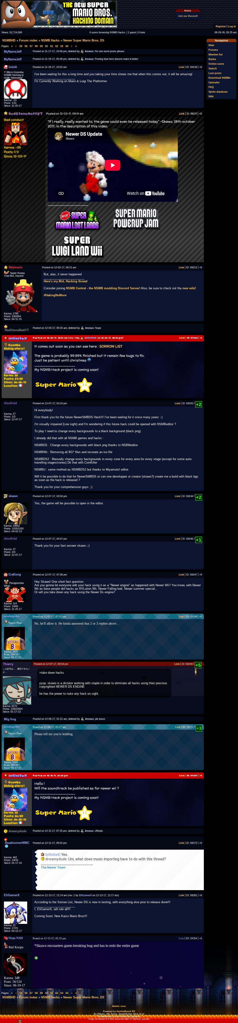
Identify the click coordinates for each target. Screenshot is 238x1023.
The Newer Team (53, 867)
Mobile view (119, 1006)
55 (21, 46)
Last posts (214, 73)
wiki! (189, 288)
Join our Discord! (188, 16)
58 (36, 46)
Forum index (28, 40)
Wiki (211, 96)
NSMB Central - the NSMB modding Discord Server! (103, 288)
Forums (213, 49)
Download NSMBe (219, 77)
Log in (232, 26)
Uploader (214, 82)
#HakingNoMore (55, 295)
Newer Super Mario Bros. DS (83, 40)
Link (181, 67)
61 (51, 46)
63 (61, 46)
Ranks (212, 59)
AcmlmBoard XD (125, 1011)
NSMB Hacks (50, 40)
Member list (215, 54)
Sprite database (218, 91)
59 (41, 46)
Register (221, 26)
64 (67, 46)
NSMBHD (8, 40)
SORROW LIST (110, 346)
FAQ (211, 87)
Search (212, 68)
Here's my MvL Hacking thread (65, 281)
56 (26, 46)
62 (56, 46)
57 (31, 46)
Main (211, 45)
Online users (216, 63)
